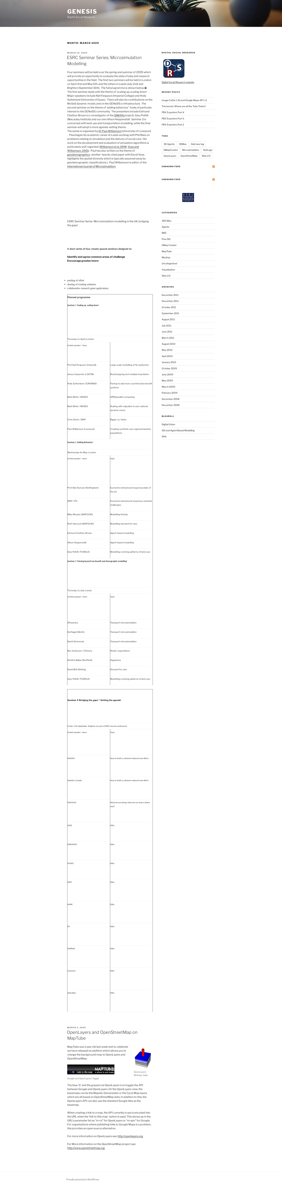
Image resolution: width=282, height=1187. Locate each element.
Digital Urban (168, 424)
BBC (164, 232)
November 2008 (171, 405)
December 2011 (170, 295)
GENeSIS (82, 11)
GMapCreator (171, 149)
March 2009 (168, 386)
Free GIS (166, 239)
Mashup (166, 257)
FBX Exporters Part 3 (173, 118)
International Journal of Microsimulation (91, 166)
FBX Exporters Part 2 (173, 124)
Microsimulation (190, 149)
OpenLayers (170, 155)
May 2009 (167, 380)
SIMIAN (119, 115)
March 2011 (168, 337)
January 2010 (169, 362)
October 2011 (169, 307)
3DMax (183, 144)
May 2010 (167, 350)
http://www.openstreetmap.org (86, 1148)
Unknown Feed (171, 166)
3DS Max (167, 220)
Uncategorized (169, 263)
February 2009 (169, 392)
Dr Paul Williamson (110, 131)
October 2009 (169, 368)
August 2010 (168, 343)
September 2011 (170, 313)
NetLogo (207, 149)
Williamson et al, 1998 (113, 146)
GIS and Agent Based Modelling (178, 430)
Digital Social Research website (178, 82)
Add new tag (197, 144)
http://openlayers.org (130, 1136)
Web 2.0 (206, 155)
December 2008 (170, 399)
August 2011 (168, 319)
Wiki (164, 436)
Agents (165, 226)
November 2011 (170, 301)
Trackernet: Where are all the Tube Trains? (184, 106)
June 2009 (167, 374)
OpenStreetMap (188, 155)
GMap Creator (169, 245)
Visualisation (168, 269)
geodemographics (78, 154)
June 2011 (167, 331)
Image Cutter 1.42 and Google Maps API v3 (184, 100)
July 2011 (166, 325)
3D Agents (169, 144)
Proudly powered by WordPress (82, 1179)
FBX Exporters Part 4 (173, 112)
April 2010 (167, 356)
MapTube (167, 251)
